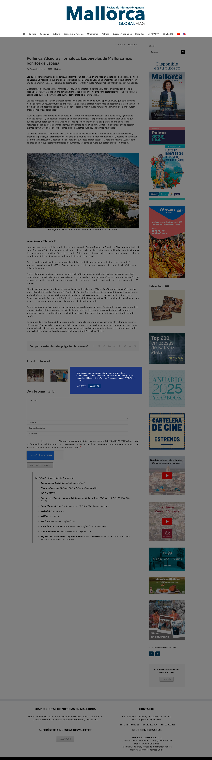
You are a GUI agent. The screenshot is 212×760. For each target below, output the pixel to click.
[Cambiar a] (178, 34)
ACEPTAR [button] (94, 386)
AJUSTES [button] (81, 386)
